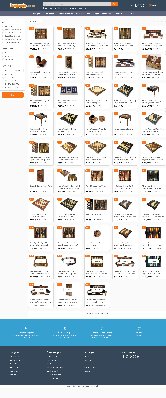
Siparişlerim (54, 8)
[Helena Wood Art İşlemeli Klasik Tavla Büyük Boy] (69, 33)
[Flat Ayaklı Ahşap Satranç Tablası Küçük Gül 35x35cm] (125, 232)
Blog (85, 8)
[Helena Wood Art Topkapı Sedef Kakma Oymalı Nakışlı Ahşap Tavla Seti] (41, 33)
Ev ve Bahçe (49, 14)
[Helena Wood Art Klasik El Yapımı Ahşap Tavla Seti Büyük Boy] (97, 61)
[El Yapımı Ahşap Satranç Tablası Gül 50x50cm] (41, 204)
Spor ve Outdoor (15, 367)
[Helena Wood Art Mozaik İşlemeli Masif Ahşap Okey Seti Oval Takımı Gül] (153, 33)
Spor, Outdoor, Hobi (103, 14)
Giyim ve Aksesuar (65, 14)
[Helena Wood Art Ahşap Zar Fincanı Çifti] (41, 61)
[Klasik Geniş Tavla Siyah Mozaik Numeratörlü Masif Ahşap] (69, 232)
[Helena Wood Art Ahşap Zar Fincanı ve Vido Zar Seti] (97, 118)
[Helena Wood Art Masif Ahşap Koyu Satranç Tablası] (153, 118)
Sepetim (87, 371)
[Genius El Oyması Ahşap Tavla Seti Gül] (41, 175)
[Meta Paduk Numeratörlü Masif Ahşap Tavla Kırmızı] (125, 175)
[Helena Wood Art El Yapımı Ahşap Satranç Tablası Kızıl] (97, 147)
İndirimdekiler (88, 364)
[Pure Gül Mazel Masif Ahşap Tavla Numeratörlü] (97, 175)
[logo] (22, 5)
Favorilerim (63, 8)
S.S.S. (80, 8)
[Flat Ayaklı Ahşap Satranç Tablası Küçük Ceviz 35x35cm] (125, 204)
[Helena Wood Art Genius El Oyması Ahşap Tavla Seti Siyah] (69, 61)
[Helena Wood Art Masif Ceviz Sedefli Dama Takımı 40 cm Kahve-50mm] (69, 147)
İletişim (45, 8)
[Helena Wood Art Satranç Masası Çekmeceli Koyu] (153, 90)
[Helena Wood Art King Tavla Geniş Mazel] (41, 90)
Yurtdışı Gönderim (53, 378)
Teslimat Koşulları (52, 357)
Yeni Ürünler (73, 8)
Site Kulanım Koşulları (54, 375)
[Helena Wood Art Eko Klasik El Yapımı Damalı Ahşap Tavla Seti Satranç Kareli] (41, 147)
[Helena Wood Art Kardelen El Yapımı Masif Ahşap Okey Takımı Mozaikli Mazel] (153, 61)
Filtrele (12, 95)
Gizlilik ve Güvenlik (53, 371)
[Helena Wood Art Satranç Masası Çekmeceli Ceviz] (41, 118)
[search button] (114, 4)
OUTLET (134, 14)
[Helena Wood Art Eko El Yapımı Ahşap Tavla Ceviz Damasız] (125, 33)
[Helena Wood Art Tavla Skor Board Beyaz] (69, 90)
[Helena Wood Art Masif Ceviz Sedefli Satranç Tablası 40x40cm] (97, 90)
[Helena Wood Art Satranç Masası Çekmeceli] (125, 118)
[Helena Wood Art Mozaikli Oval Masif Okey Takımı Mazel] (97, 33)
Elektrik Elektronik (83, 14)
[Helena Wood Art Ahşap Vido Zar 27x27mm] (97, 232)
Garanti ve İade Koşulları (55, 367)
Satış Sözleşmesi (52, 364)
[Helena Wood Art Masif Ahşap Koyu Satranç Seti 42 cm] (125, 90)
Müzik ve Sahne (121, 14)
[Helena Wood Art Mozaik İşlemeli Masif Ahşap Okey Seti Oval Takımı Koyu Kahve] (125, 61)
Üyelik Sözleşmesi (52, 360)
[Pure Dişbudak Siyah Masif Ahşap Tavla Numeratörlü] (41, 232)
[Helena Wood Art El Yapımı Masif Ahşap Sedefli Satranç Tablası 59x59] (69, 118)
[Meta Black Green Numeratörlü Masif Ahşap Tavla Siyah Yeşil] (153, 175)
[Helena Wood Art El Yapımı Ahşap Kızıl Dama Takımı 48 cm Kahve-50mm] (153, 147)
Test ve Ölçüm (34, 14)
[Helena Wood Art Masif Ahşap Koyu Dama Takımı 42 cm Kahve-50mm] (125, 147)
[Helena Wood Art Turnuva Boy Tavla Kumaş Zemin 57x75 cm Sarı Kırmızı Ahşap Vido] (153, 232)
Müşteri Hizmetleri (90, 367)
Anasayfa (87, 357)
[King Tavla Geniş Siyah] (97, 204)
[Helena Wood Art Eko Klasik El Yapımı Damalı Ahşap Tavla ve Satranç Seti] (69, 175)
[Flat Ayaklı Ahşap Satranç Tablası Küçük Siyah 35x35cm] (153, 204)
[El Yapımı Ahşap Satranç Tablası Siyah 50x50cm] (69, 204)
